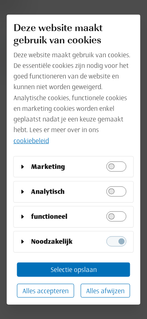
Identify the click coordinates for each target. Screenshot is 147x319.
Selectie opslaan (74, 269)
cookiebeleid (31, 140)
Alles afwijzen (105, 290)
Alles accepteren (45, 290)
